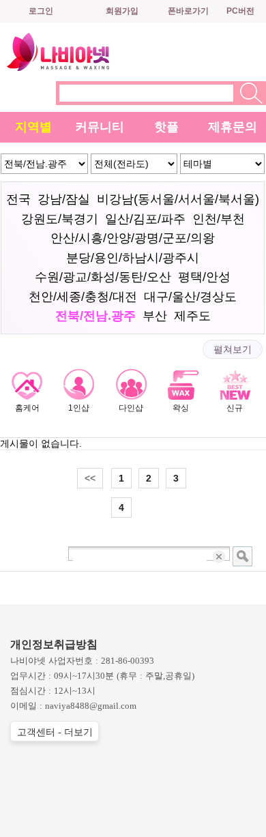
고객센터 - (55, 732)
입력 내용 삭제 (220, 556)
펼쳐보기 (232, 349)
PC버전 (240, 11)
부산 (155, 316)
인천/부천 (218, 219)
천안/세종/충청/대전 (83, 297)
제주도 (192, 316)
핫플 (166, 127)
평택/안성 (204, 277)
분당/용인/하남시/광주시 (132, 258)
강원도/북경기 (59, 219)
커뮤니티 (99, 127)
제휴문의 (232, 127)
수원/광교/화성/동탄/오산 (103, 277)
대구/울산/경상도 (190, 297)
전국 (18, 199)
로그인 (41, 11)
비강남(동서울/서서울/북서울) (178, 199)
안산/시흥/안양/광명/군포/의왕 (132, 238)
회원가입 (122, 11)
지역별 (33, 127)
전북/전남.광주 (95, 316)
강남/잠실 (64, 199)
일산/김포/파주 (145, 219)
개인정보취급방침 (54, 644)
